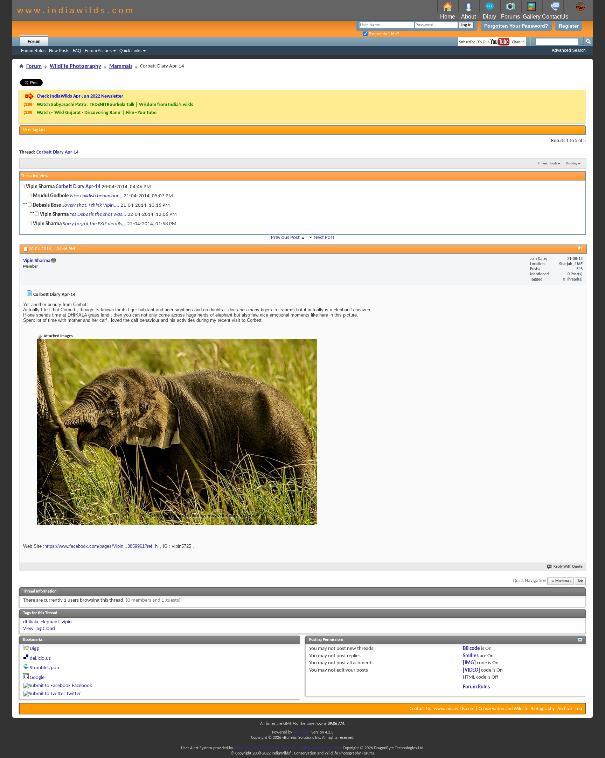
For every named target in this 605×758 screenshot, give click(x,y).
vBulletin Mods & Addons (320, 748)
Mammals (120, 66)
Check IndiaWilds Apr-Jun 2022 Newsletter (80, 96)
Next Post (324, 237)
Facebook (82, 685)
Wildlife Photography (75, 66)
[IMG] (469, 663)
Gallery (532, 17)
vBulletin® (301, 732)
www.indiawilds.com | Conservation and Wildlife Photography (494, 708)
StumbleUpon (44, 668)
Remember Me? (383, 33)
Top (580, 581)
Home (447, 17)
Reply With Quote (568, 567)
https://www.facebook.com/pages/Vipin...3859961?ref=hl (101, 546)
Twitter (73, 693)
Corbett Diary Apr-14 (57, 152)
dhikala (30, 622)
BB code (471, 648)
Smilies (471, 656)
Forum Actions (98, 50)
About (468, 17)
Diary (489, 17)
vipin (67, 622)
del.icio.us (40, 658)
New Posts (59, 50)
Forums (510, 17)
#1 (580, 248)
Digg (34, 648)
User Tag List (34, 130)
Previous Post (285, 237)
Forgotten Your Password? (516, 26)
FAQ (77, 50)
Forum (34, 41)
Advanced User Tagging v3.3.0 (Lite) (264, 748)
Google (37, 677)
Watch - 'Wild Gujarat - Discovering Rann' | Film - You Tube (97, 112)
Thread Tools (547, 163)
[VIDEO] (471, 670)
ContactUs (555, 17)
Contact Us (420, 708)
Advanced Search (569, 50)
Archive (564, 708)
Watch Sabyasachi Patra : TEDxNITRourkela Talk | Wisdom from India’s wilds (115, 104)
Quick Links (130, 50)
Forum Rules (33, 50)
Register (569, 26)
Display (571, 163)
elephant (50, 622)
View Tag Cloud (39, 628)
